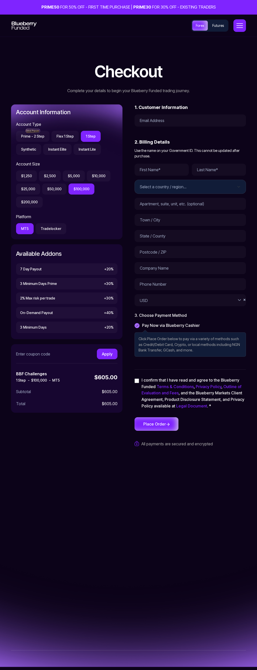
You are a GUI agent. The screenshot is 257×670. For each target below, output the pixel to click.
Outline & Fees (193, 565)
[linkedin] (38, 577)
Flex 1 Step (65, 136)
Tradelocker (51, 228)
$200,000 (29, 202)
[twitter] (13, 577)
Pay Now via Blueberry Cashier (171, 325)
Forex (200, 25)
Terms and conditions (200, 555)
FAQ (139, 565)
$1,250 (26, 176)
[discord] (51, 577)
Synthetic (28, 149)
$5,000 (74, 176)
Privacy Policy (208, 386)
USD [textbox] (193, 300)
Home (141, 545)
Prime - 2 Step (32, 136)
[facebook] (63, 577)
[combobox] (190, 300)
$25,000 (28, 189)
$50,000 (54, 189)
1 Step (91, 136)
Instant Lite (87, 149)
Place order (154, 424)
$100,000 (81, 189)
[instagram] (26, 577)
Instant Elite (57, 149)
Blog (140, 584)
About (141, 555)
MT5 (25, 228)
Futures (218, 25)
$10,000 (98, 176)
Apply (107, 353)
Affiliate (142, 575)
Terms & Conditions (175, 386)
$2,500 (50, 176)
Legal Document (191, 405)
